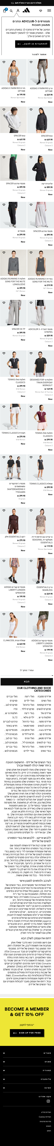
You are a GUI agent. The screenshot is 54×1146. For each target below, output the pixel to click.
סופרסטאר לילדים (27, 726)
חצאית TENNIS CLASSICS (13, 433)
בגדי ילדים (29, 751)
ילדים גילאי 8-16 (27, 717)
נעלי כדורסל (28, 747)
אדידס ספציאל (44, 722)
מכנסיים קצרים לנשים (44, 734)
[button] (42, 62)
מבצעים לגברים (10, 743)
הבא (27, 682)
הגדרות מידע (46, 1112)
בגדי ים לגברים (10, 738)
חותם (49, 1131)
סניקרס (13, 701)
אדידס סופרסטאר (44, 747)
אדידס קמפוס (44, 705)
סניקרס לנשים (44, 709)
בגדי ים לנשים (44, 743)
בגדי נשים (46, 751)
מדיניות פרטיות (45, 1122)
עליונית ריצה (47, 184)
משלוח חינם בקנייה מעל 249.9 (28, 3)
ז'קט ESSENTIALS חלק (15, 537)
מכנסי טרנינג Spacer (15, 184)
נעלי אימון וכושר (27, 730)
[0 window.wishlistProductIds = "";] (40, 11)
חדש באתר (11, 726)
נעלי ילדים (29, 701)
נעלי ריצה (29, 697)
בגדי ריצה (29, 713)
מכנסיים (21, 231)
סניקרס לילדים (27, 709)
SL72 (14, 717)
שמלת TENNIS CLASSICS (40, 484)
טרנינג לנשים (44, 726)
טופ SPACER (46, 136)
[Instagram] (48, 1101)
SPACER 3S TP (18, 329)
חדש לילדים (28, 734)
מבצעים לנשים (10, 751)
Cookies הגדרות (45, 1117)
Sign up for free (30, 1033)
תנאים (48, 1126)
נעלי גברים (12, 697)
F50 (15, 709)
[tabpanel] (27, 371)
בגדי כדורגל (28, 722)
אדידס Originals (44, 730)
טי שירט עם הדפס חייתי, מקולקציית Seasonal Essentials (41, 540)
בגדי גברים (11, 747)
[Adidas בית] (27, 10)
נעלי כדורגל (28, 705)
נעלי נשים (46, 701)
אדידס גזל (46, 713)
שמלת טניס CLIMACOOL (14, 640)
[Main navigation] (49, 10)
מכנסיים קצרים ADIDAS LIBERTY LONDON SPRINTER (14, 590)
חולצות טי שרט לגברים (10, 713)
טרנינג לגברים (10, 722)
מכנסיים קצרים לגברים (10, 730)
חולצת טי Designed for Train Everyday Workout (41, 383)
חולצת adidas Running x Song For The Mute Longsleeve (12, 282)
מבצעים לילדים (10, 734)
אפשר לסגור (39, 54)
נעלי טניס (29, 738)
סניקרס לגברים (10, 705)
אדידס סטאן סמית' (44, 738)
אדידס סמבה (44, 697)
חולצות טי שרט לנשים (44, 717)
